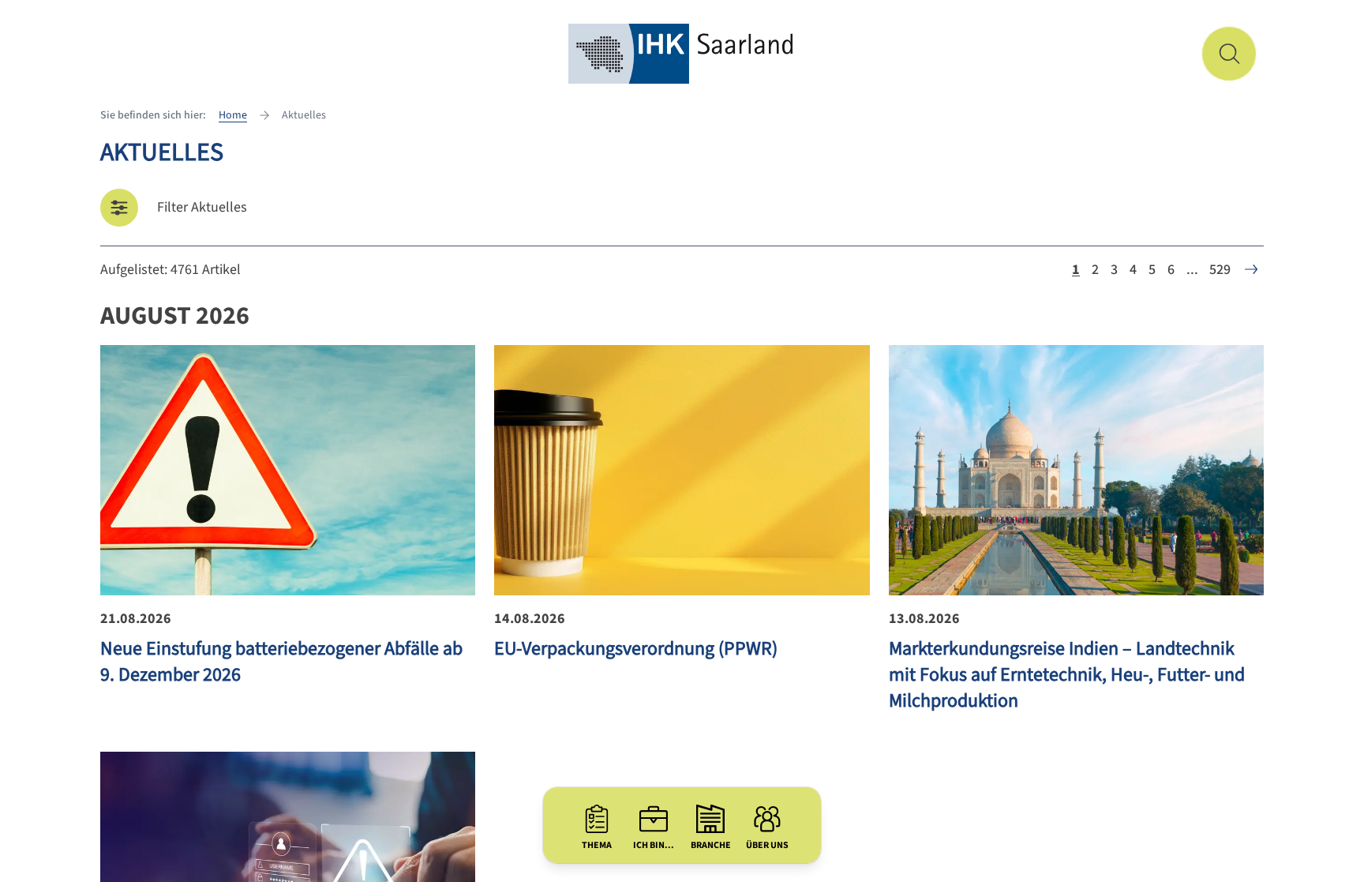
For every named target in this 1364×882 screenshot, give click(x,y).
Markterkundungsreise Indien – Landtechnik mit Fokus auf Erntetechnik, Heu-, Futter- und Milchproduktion (1067, 675)
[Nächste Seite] (1251, 269)
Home (233, 115)
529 (1220, 270)
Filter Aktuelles (202, 207)
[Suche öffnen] (1229, 53)
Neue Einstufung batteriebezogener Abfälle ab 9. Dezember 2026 (281, 662)
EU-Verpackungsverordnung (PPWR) (636, 648)
